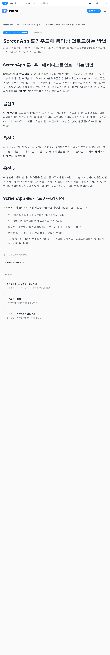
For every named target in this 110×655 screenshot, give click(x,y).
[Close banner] (106, 3)
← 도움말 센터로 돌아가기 (14, 262)
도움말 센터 (8, 24)
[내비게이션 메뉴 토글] (105, 11)
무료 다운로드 (98, 3)
